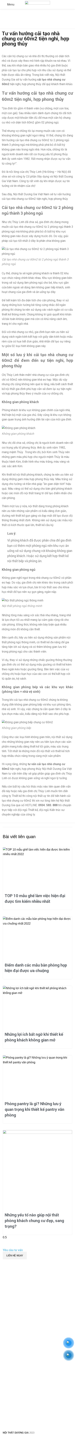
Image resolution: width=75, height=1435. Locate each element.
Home (6, 27)
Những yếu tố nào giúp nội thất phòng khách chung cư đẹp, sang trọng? (34, 1221)
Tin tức (16, 27)
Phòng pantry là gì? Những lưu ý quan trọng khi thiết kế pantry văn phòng (34, 1109)
